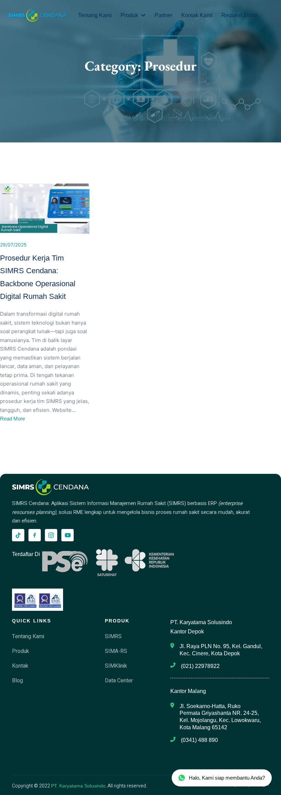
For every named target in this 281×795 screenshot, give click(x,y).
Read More (12, 418)
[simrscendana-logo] (37, 15)
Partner (163, 15)
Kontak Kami (196, 15)
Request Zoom (239, 15)
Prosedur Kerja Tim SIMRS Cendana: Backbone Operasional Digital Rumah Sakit (37, 277)
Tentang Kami (95, 15)
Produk (129, 15)
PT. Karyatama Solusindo (78, 785)
